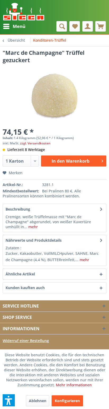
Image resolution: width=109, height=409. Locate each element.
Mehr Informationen (74, 384)
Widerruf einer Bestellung (26, 340)
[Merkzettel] (74, 26)
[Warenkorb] (100, 26)
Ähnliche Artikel (20, 273)
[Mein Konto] (87, 26)
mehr (32, 226)
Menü (19, 26)
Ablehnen (37, 400)
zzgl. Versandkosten (35, 143)
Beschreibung (18, 209)
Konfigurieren (67, 400)
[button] (9, 400)
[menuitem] (14, 26)
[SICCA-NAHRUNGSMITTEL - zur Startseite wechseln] (24, 10)
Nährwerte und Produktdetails (34, 240)
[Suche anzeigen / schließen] (61, 26)
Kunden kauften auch (25, 287)
